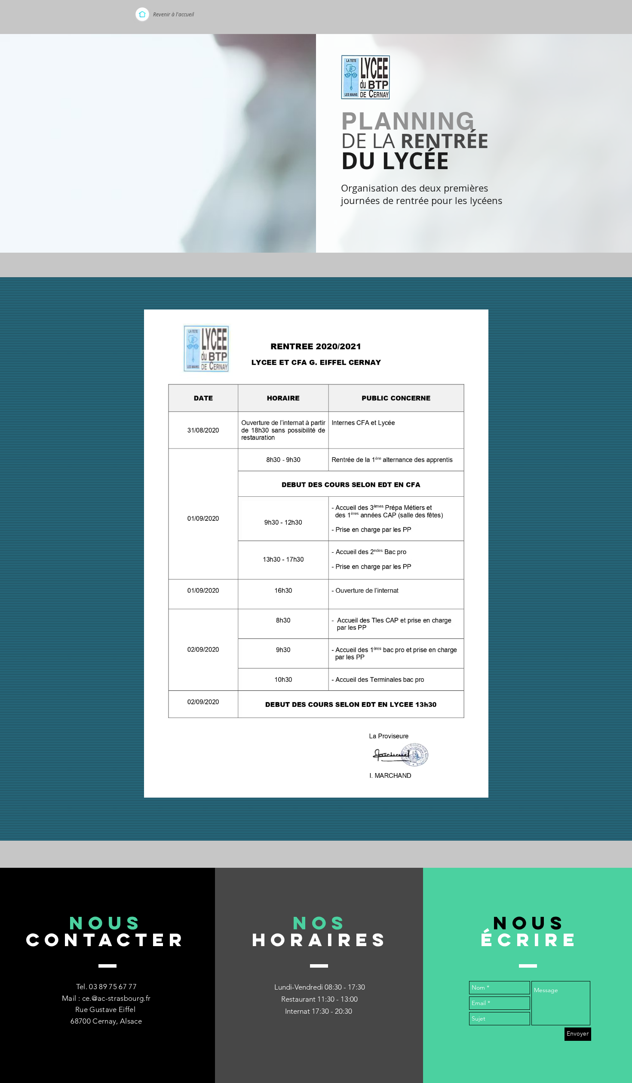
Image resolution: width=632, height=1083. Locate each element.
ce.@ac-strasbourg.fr (116, 998)
